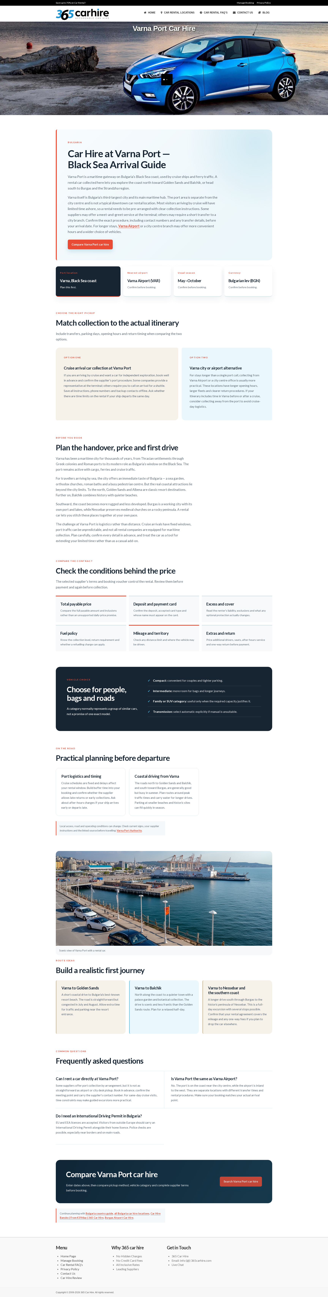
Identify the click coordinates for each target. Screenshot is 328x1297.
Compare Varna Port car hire (90, 244)
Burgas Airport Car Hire (119, 1217)
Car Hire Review (71, 1278)
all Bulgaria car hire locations (131, 1213)
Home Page (68, 1256)
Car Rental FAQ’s (215, 12)
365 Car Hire (87, 1292)
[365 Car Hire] (82, 14)
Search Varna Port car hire (241, 1181)
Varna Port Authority (129, 830)
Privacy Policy (264, 2)
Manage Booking (245, 2)
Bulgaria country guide (99, 1213)
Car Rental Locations (179, 12)
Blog (266, 12)
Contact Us (245, 12)
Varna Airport (129, 226)
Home (151, 12)
